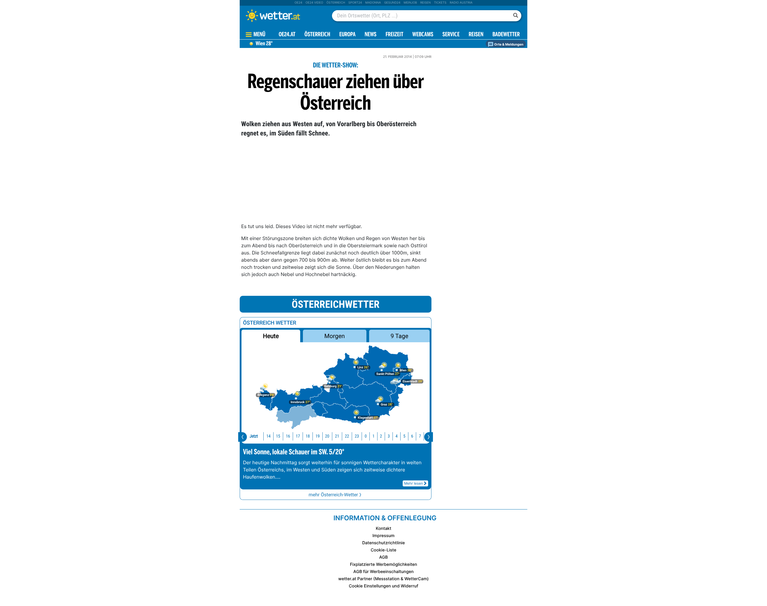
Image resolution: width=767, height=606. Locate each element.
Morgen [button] (334, 336)
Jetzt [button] (254, 436)
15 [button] (278, 436)
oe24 (298, 2)
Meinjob (410, 2)
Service (451, 35)
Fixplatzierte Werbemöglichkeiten (383, 564)
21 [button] (337, 436)
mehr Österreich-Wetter (333, 495)
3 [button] (389, 436)
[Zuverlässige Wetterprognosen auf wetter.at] (283, 15)
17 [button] (298, 436)
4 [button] (396, 436)
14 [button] (268, 436)
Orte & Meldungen (508, 44)
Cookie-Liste (383, 550)
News (371, 35)
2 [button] (381, 436)
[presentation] (242, 437)
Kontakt (383, 528)
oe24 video (314, 2)
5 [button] (404, 436)
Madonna (373, 2)
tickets (440, 2)
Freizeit (394, 35)
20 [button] (327, 436)
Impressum (383, 535)
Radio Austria (461, 2)
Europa (347, 35)
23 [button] (357, 436)
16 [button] (288, 436)
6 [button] (412, 436)
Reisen (425, 2)
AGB (383, 557)
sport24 (355, 2)
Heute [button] (271, 336)
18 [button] (308, 436)
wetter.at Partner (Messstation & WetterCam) (383, 578)
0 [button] (366, 436)
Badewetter (506, 35)
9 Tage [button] (399, 336)
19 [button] (317, 436)
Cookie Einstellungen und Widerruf (383, 586)
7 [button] (420, 436)
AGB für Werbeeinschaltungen (383, 571)
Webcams (422, 35)
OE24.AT (287, 35)
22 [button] (347, 436)
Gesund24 (392, 2)
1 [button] (373, 436)
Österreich (335, 2)
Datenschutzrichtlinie (383, 542)
